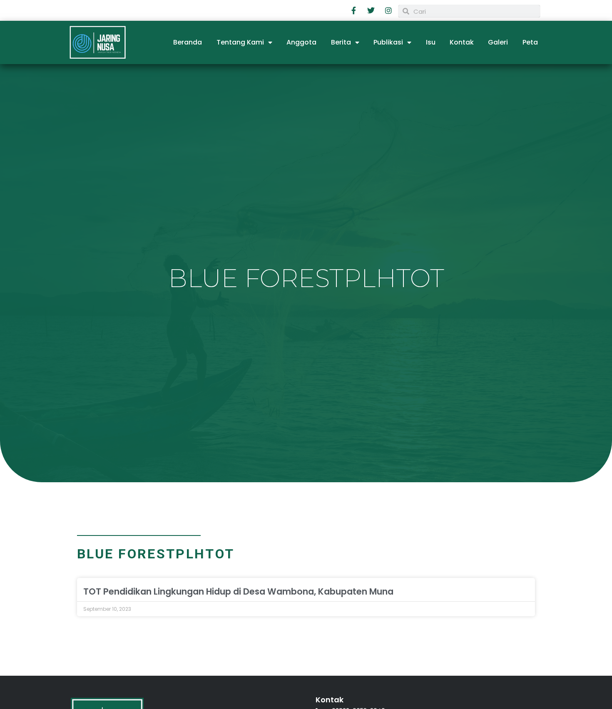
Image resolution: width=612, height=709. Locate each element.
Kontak (462, 42)
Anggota (301, 42)
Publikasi (388, 42)
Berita (341, 42)
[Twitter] (371, 11)
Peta (530, 42)
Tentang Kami (240, 42)
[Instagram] (388, 11)
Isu (430, 42)
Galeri (498, 42)
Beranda (187, 42)
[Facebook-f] (354, 11)
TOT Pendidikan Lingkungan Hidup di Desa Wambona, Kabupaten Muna (238, 591)
